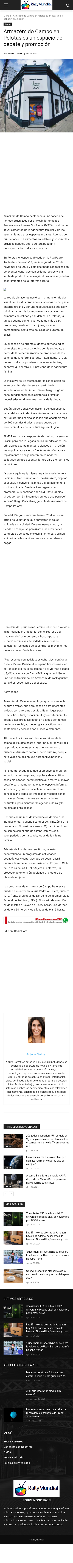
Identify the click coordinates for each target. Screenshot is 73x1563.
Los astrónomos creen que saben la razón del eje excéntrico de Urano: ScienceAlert (46, 1413)
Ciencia (7, 15)
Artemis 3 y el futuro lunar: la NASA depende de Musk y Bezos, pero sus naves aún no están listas (46, 1179)
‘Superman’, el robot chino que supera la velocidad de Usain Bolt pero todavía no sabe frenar (47, 1255)
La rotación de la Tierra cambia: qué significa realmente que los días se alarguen (46, 1160)
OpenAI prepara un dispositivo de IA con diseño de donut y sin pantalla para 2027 (47, 1274)
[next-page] (11, 1194)
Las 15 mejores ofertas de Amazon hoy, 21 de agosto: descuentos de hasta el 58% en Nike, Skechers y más (47, 1236)
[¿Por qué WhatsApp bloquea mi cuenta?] (13, 1396)
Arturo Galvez (14, 53)
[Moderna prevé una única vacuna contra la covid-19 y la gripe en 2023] (13, 1378)
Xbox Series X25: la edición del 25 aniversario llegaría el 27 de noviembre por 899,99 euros (47, 1217)
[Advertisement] (36, 175)
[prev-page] (6, 1194)
